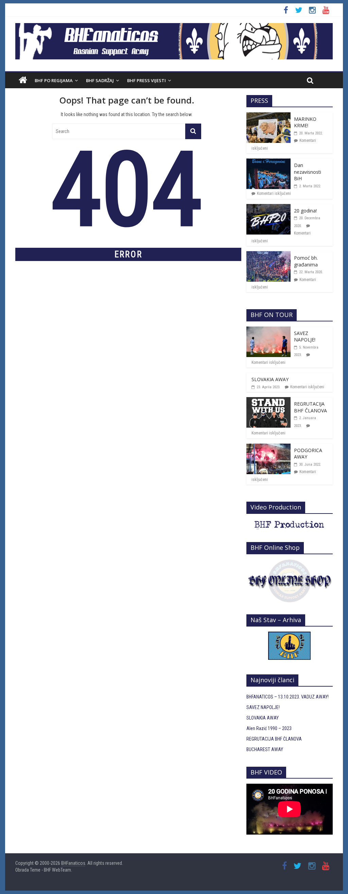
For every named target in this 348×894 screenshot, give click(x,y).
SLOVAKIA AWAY (270, 379)
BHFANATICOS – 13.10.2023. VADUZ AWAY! (287, 697)
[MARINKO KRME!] (268, 116)
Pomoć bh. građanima (306, 261)
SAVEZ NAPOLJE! (304, 336)
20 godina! (305, 210)
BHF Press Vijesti (146, 80)
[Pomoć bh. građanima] (268, 255)
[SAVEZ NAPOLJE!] (268, 330)
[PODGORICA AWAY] (268, 447)
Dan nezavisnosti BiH (307, 172)
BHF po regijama (54, 80)
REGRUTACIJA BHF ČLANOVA (310, 407)
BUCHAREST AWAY (264, 749)
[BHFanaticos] (174, 27)
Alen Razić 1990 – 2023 (269, 728)
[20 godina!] (268, 207)
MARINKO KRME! (305, 122)
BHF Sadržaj (100, 80)
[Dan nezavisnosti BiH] (268, 162)
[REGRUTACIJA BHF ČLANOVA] (268, 401)
